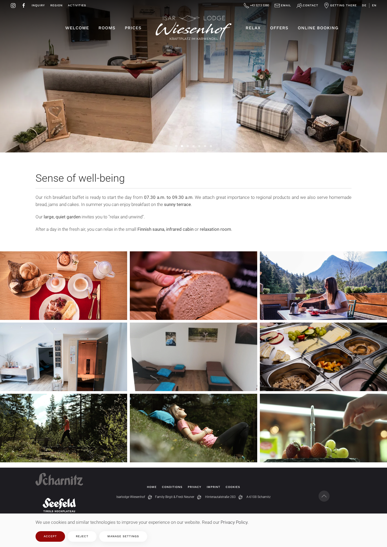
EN (374, 5)
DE (364, 5)
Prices (133, 27)
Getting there (343, 5)
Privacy (194, 487)
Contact (310, 5)
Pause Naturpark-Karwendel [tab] (193, 146)
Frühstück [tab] (176, 146)
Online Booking (318, 27)
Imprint (213, 487)
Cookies (233, 487)
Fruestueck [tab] (199, 146)
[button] (63, 292)
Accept (50, 536)
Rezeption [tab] (182, 146)
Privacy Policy (234, 522)
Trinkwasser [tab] (211, 146)
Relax (253, 27)
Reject (82, 536)
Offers (279, 27)
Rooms (106, 27)
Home (152, 487)
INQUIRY (38, 5)
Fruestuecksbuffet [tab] (205, 146)
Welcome (77, 27)
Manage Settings (123, 536)
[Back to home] (193, 28)
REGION (56, 5)
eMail (286, 5)
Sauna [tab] (188, 146)
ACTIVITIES (77, 5)
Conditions (172, 487)
